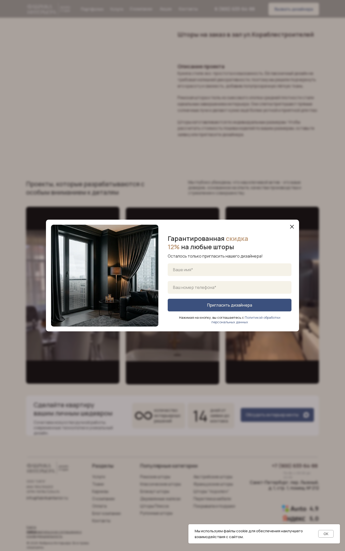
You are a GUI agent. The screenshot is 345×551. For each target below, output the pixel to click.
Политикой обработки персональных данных (245, 319)
